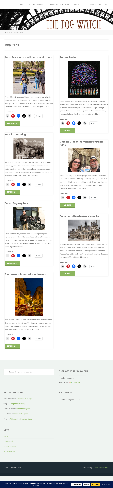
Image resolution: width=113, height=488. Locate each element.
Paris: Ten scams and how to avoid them (28, 57)
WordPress (104, 467)
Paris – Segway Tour (16, 203)
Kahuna (95, 467)
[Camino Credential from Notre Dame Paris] (84, 160)
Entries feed (8, 441)
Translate (76, 382)
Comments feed (10, 446)
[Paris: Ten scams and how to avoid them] (29, 77)
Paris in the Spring (15, 134)
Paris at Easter (68, 57)
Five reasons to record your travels (25, 274)
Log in (6, 436)
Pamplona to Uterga (24, 398)
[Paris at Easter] (84, 79)
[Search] (106, 4)
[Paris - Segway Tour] (29, 218)
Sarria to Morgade (23, 409)
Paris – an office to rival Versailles (80, 216)
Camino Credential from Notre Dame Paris (81, 143)
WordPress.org (9, 451)
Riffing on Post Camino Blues (21, 419)
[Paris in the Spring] (29, 148)
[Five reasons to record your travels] (29, 297)
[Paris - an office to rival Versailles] (84, 230)
